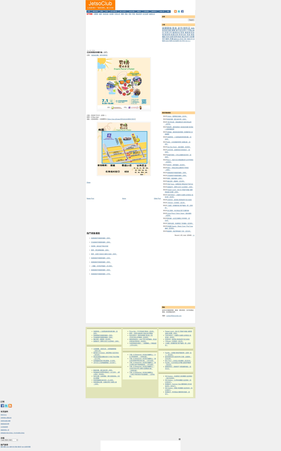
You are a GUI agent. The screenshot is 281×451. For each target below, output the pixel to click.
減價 (10, 446)
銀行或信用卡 (181, 30)
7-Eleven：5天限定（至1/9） (176, 202)
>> (194, 235)
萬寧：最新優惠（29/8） (175, 178)
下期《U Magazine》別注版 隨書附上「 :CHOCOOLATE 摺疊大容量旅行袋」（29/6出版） (141, 368)
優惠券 (139, 11)
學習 (183, 41)
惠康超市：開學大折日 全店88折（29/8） (180, 187)
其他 (168, 37)
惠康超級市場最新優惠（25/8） (101, 270)
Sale (23, 446)
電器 (130, 14)
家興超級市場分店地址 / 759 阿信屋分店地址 (12, 433)
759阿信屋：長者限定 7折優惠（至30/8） (180, 223)
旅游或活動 (167, 30)
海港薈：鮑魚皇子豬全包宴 (99, 246)
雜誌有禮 (139, 14)
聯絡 (168, 11)
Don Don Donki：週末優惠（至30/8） (179, 147)
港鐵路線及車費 (5, 423)
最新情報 (95, 11)
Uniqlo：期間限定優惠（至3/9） (177, 116)
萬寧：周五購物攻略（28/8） (100, 250)
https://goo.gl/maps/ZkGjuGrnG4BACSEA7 (121, 119)
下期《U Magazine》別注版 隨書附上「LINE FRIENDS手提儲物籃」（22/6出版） (142, 374)
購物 (101, 11)
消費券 (96, 14)
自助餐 (111, 14)
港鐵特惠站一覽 (5, 430)
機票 (122, 14)
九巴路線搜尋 (4, 427)
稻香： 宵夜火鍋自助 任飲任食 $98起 (141, 333)
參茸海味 (178, 37)
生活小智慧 (169, 41)
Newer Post (90, 198)
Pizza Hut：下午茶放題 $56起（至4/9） (142, 331)
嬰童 (133, 14)
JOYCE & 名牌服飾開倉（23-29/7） (104, 362)
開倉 (126, 14)
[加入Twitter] (179, 12)
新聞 (172, 37)
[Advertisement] (155, 5)
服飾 (100, 14)
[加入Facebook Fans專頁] (182, 12)
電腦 (172, 39)
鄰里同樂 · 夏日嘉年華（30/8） (177, 119)
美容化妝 (105, 14)
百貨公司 (117, 14)
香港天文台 (4, 414)
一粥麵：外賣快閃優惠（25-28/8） (102, 266)
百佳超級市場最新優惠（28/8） (101, 242)
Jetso (7, 446)
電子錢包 (166, 39)
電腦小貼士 (188, 41)
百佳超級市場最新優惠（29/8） (177, 175)
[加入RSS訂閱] (175, 12)
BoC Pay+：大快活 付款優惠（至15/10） (178, 361)
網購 (174, 30)
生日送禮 (145, 14)
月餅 (185, 39)
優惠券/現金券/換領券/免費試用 (178, 34)
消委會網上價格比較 (6, 417)
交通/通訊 (146, 11)
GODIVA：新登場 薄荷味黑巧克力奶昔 (179, 200)
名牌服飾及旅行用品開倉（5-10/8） (104, 361)
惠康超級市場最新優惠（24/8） (101, 258)
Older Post (157, 198)
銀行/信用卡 (123, 11)
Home (124, 198)
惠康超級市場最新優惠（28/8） (101, 238)
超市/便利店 (113, 11)
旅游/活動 (132, 11)
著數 (4, 446)
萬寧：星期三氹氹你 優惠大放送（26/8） (104, 254)
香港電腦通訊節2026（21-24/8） (103, 380)
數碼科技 (154, 11)
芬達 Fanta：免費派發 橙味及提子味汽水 (180, 184)
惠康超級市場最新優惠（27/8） (101, 274)
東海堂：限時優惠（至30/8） (176, 165)
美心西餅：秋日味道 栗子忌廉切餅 (178, 210)
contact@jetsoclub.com (173, 316)
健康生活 (152, 14)
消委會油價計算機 (5, 420)
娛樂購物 (167, 28)
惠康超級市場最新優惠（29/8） (177, 173)
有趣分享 (161, 11)
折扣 (13, 446)
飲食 (106, 11)
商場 (181, 39)
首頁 (89, 11)
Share (88, 182)
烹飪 (180, 41)
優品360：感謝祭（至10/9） (176, 181)
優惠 (2, 446)
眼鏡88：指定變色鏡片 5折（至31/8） (179, 231)
